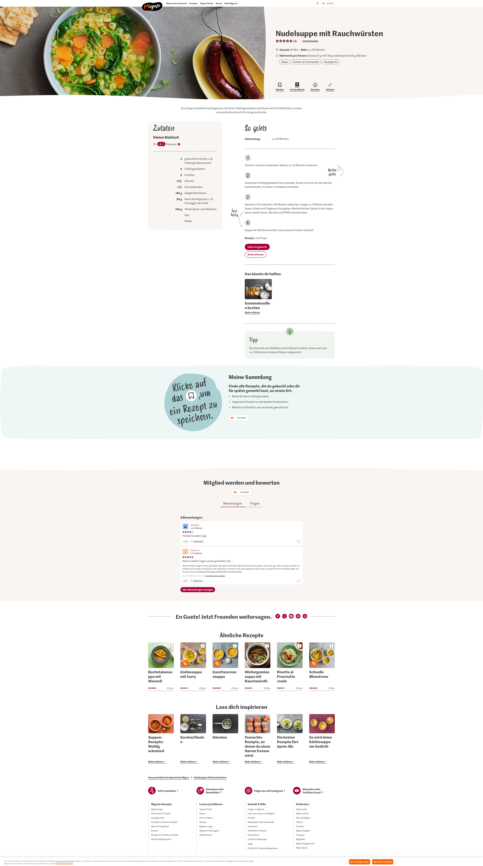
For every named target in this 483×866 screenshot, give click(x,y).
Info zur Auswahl (179, 145)
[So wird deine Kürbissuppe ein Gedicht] (322, 738)
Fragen (255, 503)
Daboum (194, 550)
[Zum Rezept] (161, 666)
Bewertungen (232, 503)
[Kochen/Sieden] (193, 738)
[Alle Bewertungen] (284, 41)
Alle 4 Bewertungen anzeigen (197, 589)
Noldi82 (194, 525)
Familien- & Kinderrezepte (306, 61)
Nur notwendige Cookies (359, 862)
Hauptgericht (330, 61)
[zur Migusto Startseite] (152, 4)
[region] (241, 861)
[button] (185, 526)
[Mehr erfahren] (258, 307)
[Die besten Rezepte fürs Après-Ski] (290, 738)
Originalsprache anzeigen (215, 576)
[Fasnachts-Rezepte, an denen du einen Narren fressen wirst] (257, 738)
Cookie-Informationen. (64, 863)
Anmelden (330, 3)
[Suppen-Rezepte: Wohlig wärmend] (161, 738)
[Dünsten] (225, 738)
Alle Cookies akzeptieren (383, 862)
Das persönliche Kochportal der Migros (168, 777)
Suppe (284, 61)
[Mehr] (298, 541)
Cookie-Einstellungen (257, 839)
